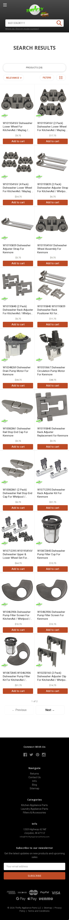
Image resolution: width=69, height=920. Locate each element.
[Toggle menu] (5, 5)
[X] (31, 755)
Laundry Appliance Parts (34, 808)
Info (34, 781)
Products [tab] (34, 67)
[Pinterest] (37, 755)
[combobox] (34, 23)
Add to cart (18, 141)
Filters (47, 77)
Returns (34, 773)
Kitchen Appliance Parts (34, 805)
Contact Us (34, 777)
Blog (34, 784)
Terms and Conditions (39, 911)
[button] (61, 78)
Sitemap (34, 788)
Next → (50, 710)
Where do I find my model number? (22, 29)
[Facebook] (25, 755)
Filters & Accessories (34, 812)
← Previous (19, 710)
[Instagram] (44, 755)
